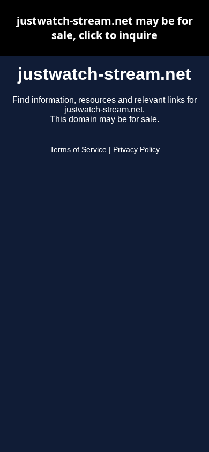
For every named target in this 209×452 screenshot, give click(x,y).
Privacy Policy (136, 150)
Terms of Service (78, 150)
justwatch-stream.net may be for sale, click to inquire (105, 27)
